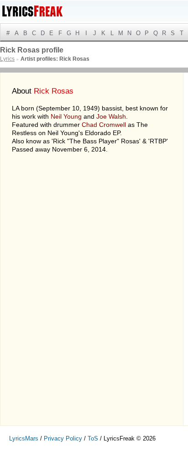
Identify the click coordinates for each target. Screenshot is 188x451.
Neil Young (66, 116)
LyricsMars (23, 438)
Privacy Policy (63, 438)
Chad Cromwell (104, 124)
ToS (93, 438)
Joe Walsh (111, 116)
